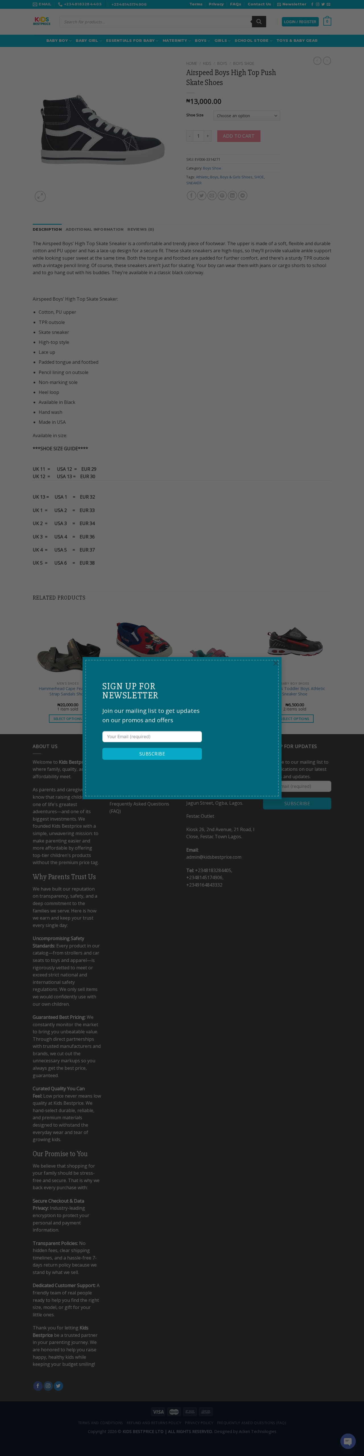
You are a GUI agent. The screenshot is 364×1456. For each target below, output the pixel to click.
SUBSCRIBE (152, 754)
